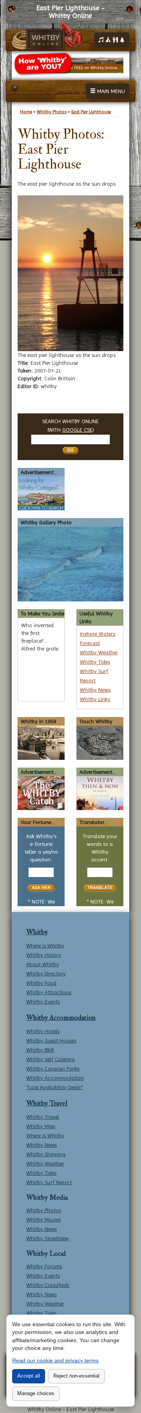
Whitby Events (43, 1001)
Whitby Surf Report (49, 1182)
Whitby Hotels (43, 1031)
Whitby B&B (40, 1050)
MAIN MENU (110, 91)
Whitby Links (95, 699)
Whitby (37, 932)
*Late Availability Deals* (54, 1087)
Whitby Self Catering (50, 1059)
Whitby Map (40, 1126)
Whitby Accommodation (61, 1017)
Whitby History (43, 955)
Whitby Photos (43, 1210)
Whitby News (95, 690)
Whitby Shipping (45, 1154)
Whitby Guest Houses (51, 1040)
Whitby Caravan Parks (53, 1068)
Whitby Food (41, 983)
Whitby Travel (46, 1103)
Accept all (28, 1376)
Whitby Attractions (48, 992)
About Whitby (42, 964)
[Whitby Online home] (47, 37)
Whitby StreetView (47, 1238)
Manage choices (35, 1393)
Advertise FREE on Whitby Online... (87, 67)
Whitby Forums (44, 1266)
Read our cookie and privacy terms (55, 1360)
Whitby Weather (99, 652)
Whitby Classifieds (47, 1285)
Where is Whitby (45, 945)
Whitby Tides (95, 662)
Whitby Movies (43, 1219)
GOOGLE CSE (77, 430)
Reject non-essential (76, 1376)
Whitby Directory (46, 973)
